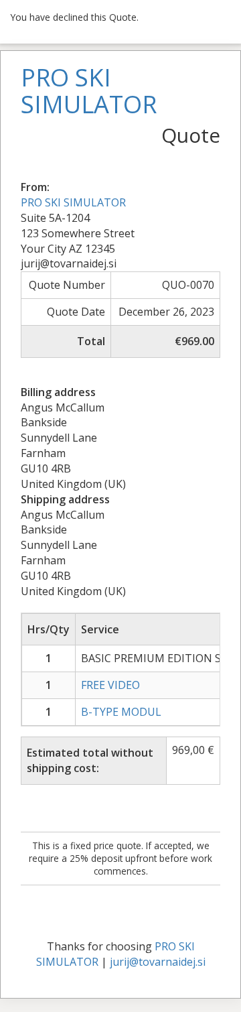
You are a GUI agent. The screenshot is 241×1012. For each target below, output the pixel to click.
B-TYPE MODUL (121, 711)
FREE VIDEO (110, 685)
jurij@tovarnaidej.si (158, 961)
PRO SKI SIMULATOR (73, 202)
